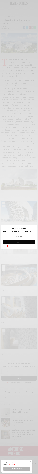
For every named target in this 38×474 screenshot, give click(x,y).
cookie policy (11, 464)
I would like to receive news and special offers (20, 246)
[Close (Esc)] (35, 227)
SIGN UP (19, 242)
